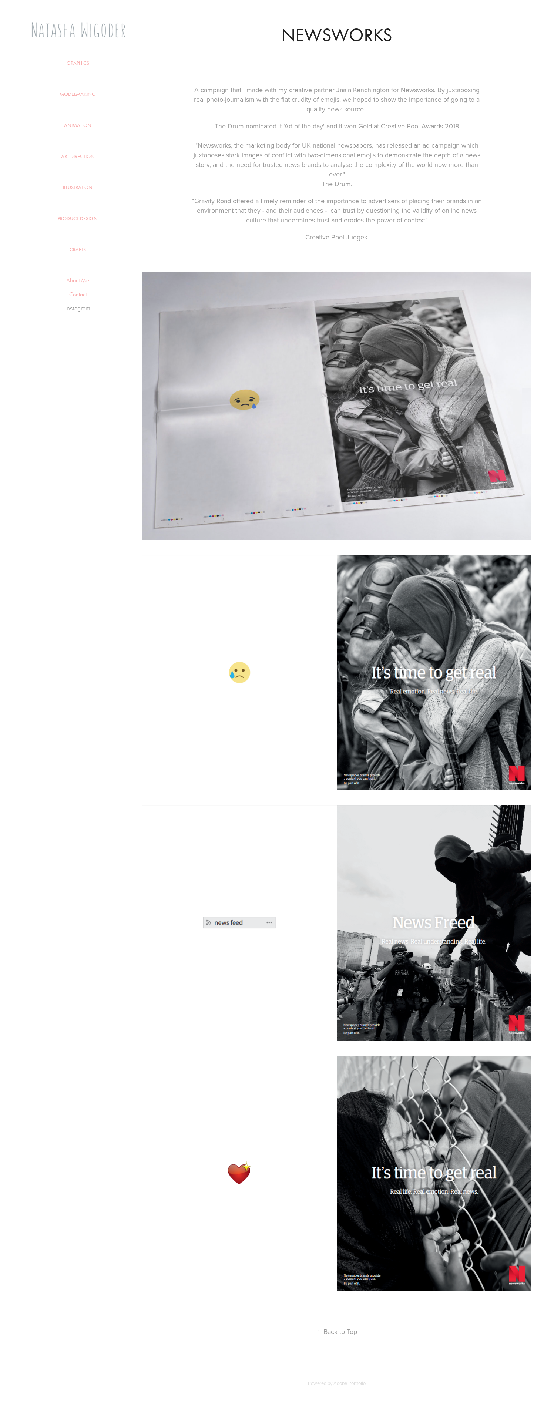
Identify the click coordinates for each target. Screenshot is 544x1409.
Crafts (78, 249)
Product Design (78, 218)
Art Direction (78, 156)
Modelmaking (78, 94)
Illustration (78, 187)
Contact (78, 294)
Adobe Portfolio (349, 1383)
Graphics (78, 63)
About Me (77, 280)
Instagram (77, 308)
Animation (77, 125)
